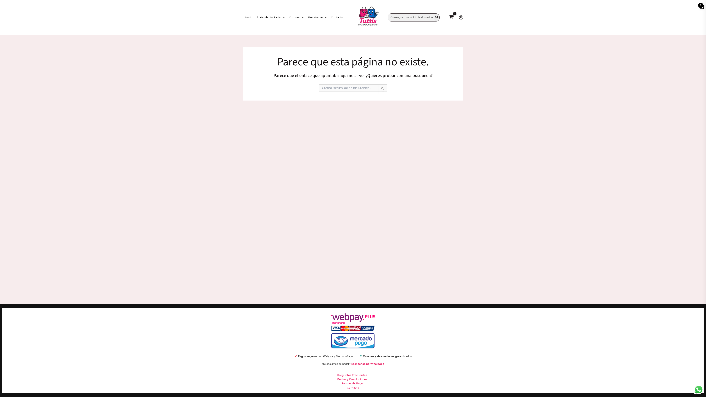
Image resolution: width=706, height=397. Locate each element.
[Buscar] (437, 17)
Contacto (353, 387)
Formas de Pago (352, 383)
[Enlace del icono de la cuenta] (461, 17)
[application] (283, 17)
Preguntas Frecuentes (352, 375)
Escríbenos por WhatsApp (367, 364)
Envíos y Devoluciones (352, 379)
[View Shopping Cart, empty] (451, 17)
